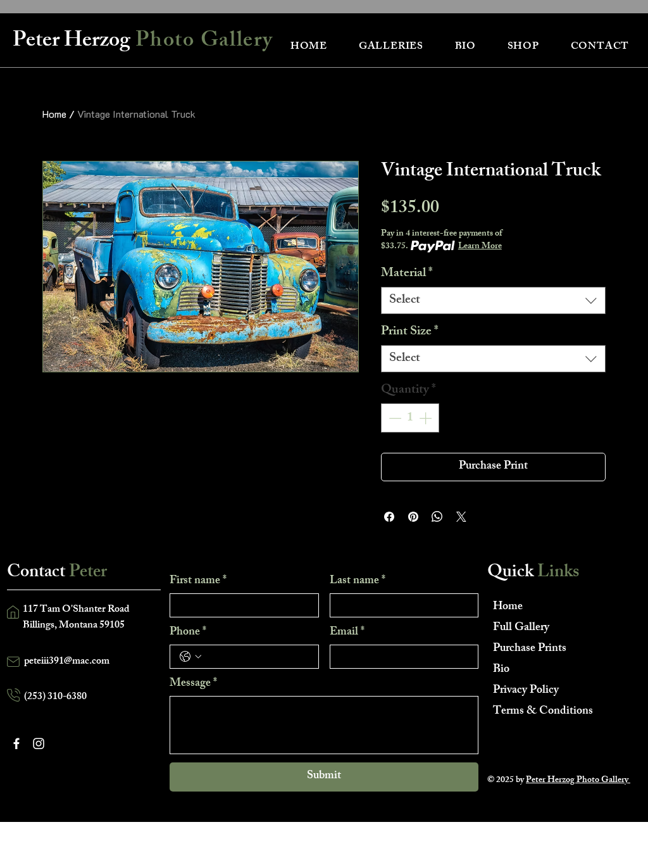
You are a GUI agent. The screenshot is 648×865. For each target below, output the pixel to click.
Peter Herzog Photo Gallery (578, 780)
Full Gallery (521, 628)
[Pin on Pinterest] (413, 516)
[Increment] (426, 418)
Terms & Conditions (537, 712)
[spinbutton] (410, 418)
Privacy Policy (526, 691)
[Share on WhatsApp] (437, 516)
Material (407, 274)
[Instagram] (38, 743)
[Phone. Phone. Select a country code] (190, 656)
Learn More (480, 247)
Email (347, 633)
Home (54, 113)
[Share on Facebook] (389, 516)
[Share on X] (461, 516)
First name (198, 581)
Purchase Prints (529, 649)
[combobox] (493, 300)
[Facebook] (16, 743)
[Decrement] (393, 418)
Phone (188, 633)
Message (193, 684)
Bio (501, 670)
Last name (357, 581)
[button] (391, 47)
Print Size (410, 332)
